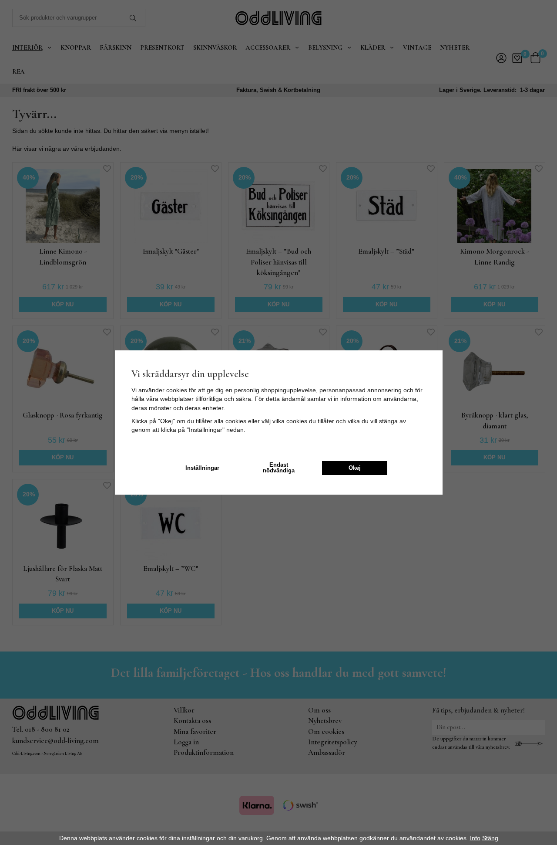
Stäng (490, 838)
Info (475, 838)
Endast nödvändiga (279, 468)
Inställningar (202, 468)
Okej (355, 468)
